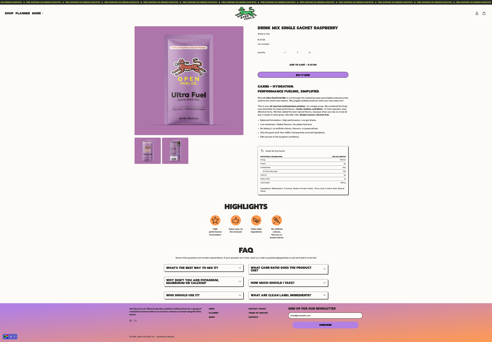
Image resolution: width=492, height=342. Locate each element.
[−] (285, 52)
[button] (148, 151)
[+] (309, 52)
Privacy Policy (257, 308)
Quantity (261, 52)
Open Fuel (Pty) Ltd (145, 336)
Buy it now (303, 75)
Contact (253, 317)
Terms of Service (258, 312)
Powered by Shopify (165, 336)
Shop (9, 13)
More (212, 317)
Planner (23, 13)
